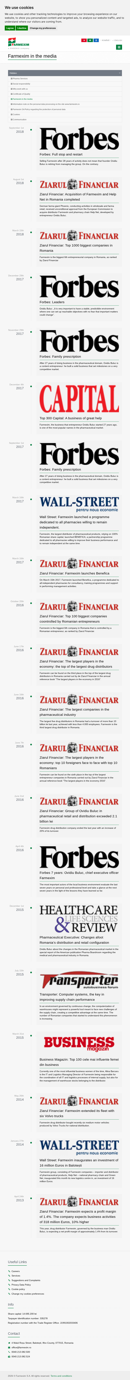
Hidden (13, 73)
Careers (16, 1271)
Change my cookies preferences (28, 1293)
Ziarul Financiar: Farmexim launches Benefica (74, 573)
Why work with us (20, 89)
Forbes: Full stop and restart (61, 154)
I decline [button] (21, 28)
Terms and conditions (61, 1376)
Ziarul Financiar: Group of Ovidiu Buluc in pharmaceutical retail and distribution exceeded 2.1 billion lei (78, 816)
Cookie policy (18, 1289)
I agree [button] (10, 28)
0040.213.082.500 (21, 1352)
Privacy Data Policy (21, 1284)
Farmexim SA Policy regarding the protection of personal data (38, 109)
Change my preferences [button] (43, 28)
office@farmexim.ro (21, 1347)
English (118, 40)
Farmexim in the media (22, 99)
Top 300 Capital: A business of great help (71, 418)
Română (106, 40)
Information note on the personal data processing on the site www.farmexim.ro (46, 104)
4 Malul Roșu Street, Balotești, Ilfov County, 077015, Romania (42, 1343)
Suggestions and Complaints (26, 1280)
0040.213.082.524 (21, 1356)
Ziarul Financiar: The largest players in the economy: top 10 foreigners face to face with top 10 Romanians (78, 763)
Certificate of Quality (21, 94)
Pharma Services (20, 79)
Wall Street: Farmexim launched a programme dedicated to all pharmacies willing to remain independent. (74, 522)
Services (16, 1275)
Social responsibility (21, 84)
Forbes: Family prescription (60, 356)
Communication (19, 119)
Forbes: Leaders (52, 302)
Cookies (16, 114)
